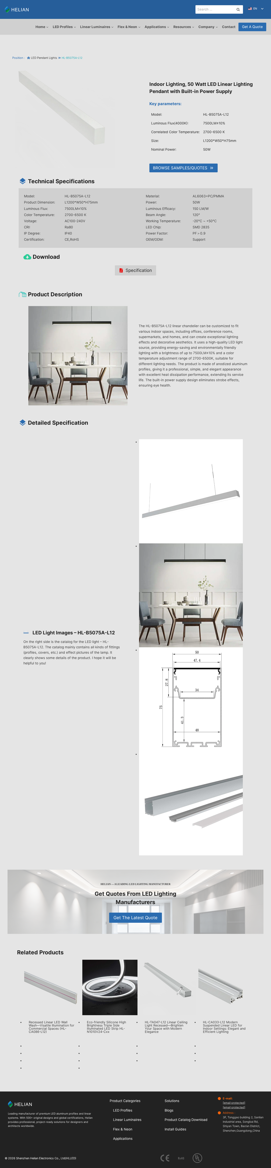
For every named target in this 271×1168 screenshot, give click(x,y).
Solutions (172, 1101)
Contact (228, 27)
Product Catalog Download (186, 1120)
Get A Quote (252, 27)
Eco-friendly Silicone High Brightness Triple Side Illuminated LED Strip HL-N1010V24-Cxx (106, 1027)
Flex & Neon (122, 1129)
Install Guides (175, 1129)
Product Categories (125, 1101)
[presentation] (52, 987)
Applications (123, 1139)
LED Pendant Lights (44, 57)
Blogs (169, 1110)
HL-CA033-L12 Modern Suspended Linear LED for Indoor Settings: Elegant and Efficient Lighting (224, 1027)
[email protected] (234, 1102)
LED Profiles (122, 1110)
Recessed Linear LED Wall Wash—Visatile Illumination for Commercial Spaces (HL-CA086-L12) (51, 1027)
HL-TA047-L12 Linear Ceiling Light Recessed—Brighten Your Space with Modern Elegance (166, 1027)
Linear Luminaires (127, 1120)
